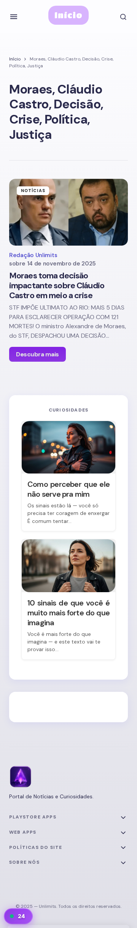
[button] (13, 16)
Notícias (33, 190)
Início (68, 15)
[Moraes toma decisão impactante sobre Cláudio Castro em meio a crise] (68, 212)
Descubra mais (37, 354)
